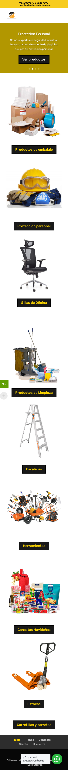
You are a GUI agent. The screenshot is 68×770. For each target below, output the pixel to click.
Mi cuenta (39, 744)
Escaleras (34, 469)
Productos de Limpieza (34, 393)
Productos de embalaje (34, 149)
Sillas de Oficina (34, 303)
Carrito (23, 744)
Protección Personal (34, 34)
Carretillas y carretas (34, 725)
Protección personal (34, 226)
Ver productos (34, 59)
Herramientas (34, 546)
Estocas (34, 704)
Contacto (45, 739)
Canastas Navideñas (34, 630)
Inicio (16, 739)
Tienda (29, 739)
